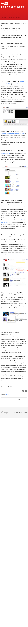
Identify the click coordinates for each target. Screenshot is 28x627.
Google (16, 412)
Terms (25, 412)
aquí (19, 75)
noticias (7, 394)
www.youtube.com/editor (18, 84)
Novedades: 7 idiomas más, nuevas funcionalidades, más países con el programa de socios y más (13, 25)
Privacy (21, 412)
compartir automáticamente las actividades (13, 133)
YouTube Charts (5, 153)
